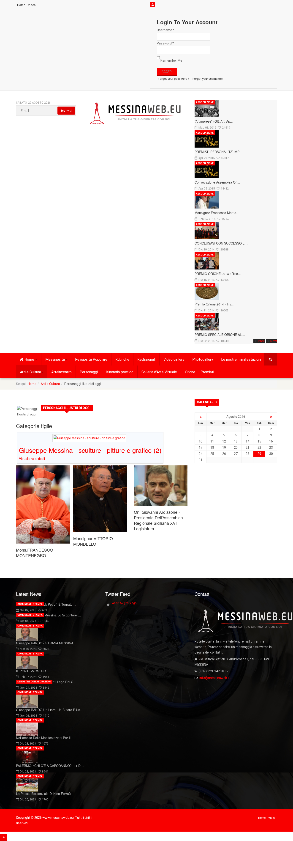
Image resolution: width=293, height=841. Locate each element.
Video (32, 5)
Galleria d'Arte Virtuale (159, 372)
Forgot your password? (173, 78)
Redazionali (146, 359)
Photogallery (202, 359)
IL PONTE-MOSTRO (31, 671)
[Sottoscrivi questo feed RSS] (184, 400)
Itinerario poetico (119, 372)
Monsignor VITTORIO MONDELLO (93, 541)
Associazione (205, 102)
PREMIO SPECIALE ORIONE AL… (220, 334)
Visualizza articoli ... (33, 459)
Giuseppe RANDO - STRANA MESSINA (44, 643)
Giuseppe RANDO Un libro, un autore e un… (49, 709)
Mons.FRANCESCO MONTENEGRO (34, 552)
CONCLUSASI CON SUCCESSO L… (221, 243)
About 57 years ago (124, 603)
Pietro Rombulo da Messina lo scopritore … (48, 615)
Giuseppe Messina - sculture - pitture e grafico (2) (90, 450)
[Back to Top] (3, 837)
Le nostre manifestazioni (241, 359)
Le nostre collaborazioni (34, 681)
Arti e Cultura (30, 372)
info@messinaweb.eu (215, 678)
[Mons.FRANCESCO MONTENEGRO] (43, 504)
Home (21, 5)
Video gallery (173, 359)
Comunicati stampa (30, 604)
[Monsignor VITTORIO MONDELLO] (100, 498)
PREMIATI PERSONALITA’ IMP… (219, 151)
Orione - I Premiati (199, 372)
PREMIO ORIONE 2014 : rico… (218, 273)
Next (273, 341)
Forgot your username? (208, 78)
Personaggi (89, 372)
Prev (261, 341)
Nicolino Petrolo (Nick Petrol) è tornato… (46, 604)
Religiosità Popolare (91, 359)
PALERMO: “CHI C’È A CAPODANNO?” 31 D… (50, 765)
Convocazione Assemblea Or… (217, 182)
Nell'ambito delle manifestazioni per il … (45, 737)
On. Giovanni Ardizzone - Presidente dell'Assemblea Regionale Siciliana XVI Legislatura (158, 520)
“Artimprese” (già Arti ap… (214, 121)
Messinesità (55, 359)
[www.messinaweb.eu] (135, 113)
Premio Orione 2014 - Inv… (214, 304)
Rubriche (122, 359)
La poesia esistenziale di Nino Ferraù (43, 793)
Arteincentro (61, 372)
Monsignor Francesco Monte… (217, 212)
